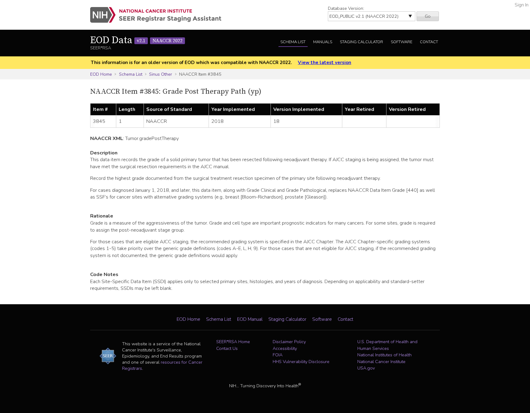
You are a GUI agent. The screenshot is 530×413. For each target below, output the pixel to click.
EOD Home (101, 74)
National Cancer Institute (381, 361)
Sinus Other (160, 74)
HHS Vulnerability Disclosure (301, 361)
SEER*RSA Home (233, 342)
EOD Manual (250, 319)
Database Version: (346, 8)
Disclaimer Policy (289, 342)
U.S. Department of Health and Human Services (387, 345)
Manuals (322, 42)
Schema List (292, 42)
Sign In (521, 5)
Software (401, 42)
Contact (429, 42)
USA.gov (366, 368)
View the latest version (324, 62)
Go (428, 16)
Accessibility (285, 348)
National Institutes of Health (384, 355)
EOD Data (136, 40)
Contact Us (227, 348)
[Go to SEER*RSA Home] (159, 15)
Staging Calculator (361, 42)
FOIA (277, 355)
